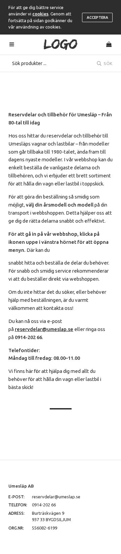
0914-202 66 (44, 504)
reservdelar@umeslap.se (56, 496)
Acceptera (97, 17)
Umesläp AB (21, 486)
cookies (40, 13)
